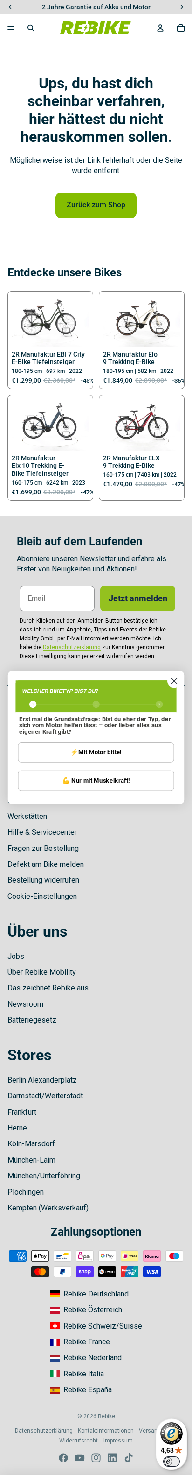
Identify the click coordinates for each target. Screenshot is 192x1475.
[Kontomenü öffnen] (160, 28)
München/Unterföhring (43, 1175)
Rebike (106, 1416)
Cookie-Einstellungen (42, 896)
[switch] (171, 1461)
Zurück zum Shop (96, 204)
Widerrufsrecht (78, 1440)
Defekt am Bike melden (45, 864)
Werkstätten (27, 816)
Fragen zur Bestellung (43, 848)
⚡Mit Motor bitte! (95, 752)
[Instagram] (96, 1457)
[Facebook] (63, 1457)
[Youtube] (79, 1457)
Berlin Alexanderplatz (42, 1080)
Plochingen (25, 1192)
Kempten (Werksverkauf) (48, 1207)
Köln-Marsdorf (31, 1143)
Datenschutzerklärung (44, 1431)
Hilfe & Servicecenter (42, 832)
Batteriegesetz (31, 1020)
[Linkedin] (112, 1457)
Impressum (118, 1440)
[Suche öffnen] (31, 28)
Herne (17, 1127)
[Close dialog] (174, 681)
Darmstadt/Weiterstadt (45, 1095)
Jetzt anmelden (138, 598)
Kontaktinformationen (106, 1431)
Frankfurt (21, 1112)
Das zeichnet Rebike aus (48, 987)
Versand (150, 1431)
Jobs (15, 956)
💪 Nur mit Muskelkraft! (96, 780)
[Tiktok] (128, 1457)
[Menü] (10, 28)
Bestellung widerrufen (43, 880)
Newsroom (25, 1004)
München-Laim (31, 1160)
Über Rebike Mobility (41, 972)
